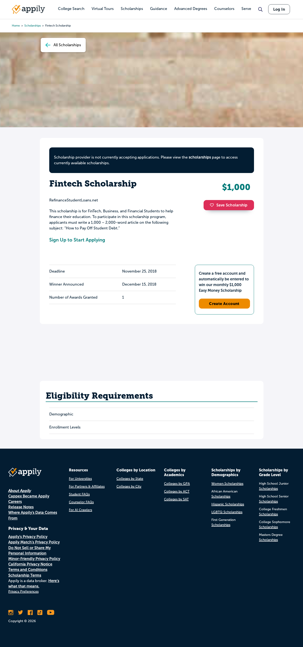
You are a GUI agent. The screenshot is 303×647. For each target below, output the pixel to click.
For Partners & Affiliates (87, 486)
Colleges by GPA (177, 483)
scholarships (200, 157)
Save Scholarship (232, 205)
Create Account (224, 303)
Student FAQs (79, 494)
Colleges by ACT (176, 491)
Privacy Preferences (23, 591)
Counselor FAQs (81, 502)
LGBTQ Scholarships (226, 512)
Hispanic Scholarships (227, 504)
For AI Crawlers (80, 510)
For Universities (80, 478)
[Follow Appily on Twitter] (20, 612)
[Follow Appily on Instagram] (10, 612)
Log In (279, 9)
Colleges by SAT (176, 499)
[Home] (28, 9)
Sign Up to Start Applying (77, 239)
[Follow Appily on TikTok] (39, 612)
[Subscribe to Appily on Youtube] (50, 612)
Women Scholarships (227, 483)
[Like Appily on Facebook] (30, 612)
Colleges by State (129, 478)
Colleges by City (128, 486)
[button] (213, 205)
